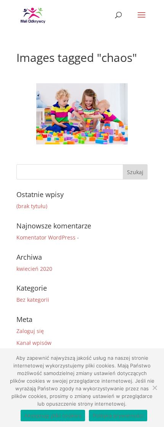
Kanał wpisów (33, 342)
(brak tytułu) (31, 206)
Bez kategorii (32, 299)
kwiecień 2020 (34, 268)
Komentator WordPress (46, 237)
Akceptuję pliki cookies (52, 415)
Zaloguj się (30, 331)
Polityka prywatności (118, 415)
